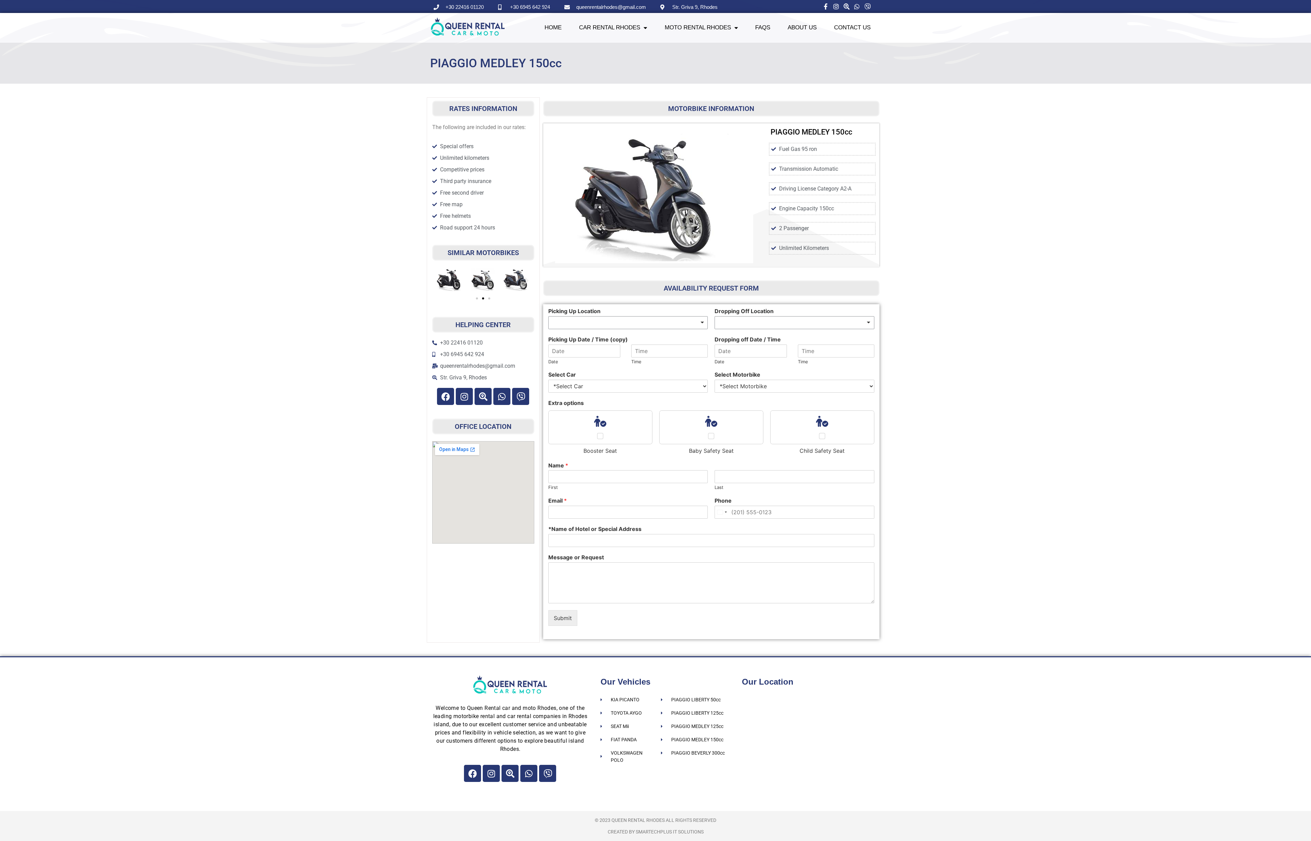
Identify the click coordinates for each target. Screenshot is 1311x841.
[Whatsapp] (501, 396)
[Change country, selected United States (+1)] (722, 512)
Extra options (566, 403)
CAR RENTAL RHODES (609, 27)
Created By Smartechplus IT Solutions (656, 832)
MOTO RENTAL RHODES (698, 27)
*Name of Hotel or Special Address (595, 528)
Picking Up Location (574, 311)
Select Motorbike (737, 374)
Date (553, 361)
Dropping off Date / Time (748, 339)
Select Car (562, 374)
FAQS (762, 27)
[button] (440, 280)
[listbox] (628, 322)
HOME (553, 27)
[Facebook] (445, 396)
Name (558, 465)
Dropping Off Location (744, 311)
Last (719, 487)
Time (636, 361)
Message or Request (576, 557)
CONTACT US (852, 27)
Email (557, 500)
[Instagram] (464, 396)
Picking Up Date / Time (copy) (588, 339)
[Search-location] (483, 396)
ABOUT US (802, 27)
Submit (563, 618)
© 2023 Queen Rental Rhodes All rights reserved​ (655, 820)
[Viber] (520, 396)
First (553, 487)
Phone (723, 500)
